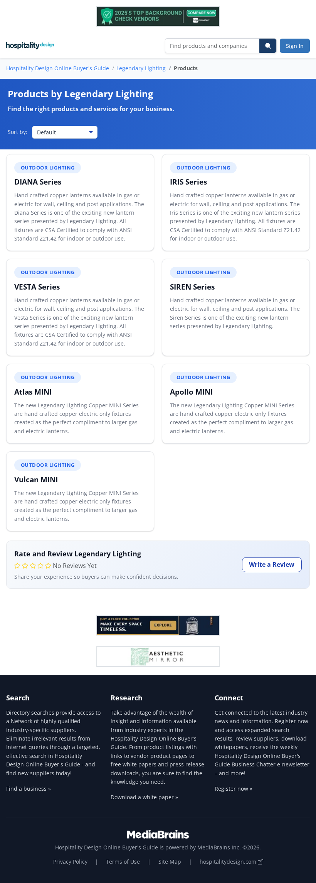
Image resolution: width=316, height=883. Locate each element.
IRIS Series (188, 181)
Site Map (169, 861)
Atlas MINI (33, 391)
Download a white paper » (144, 797)
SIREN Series (192, 286)
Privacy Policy (70, 861)
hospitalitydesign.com (229, 861)
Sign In (295, 45)
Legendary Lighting (141, 68)
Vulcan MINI (36, 479)
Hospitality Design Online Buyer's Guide (57, 68)
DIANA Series (37, 181)
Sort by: (17, 132)
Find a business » (28, 788)
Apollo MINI (191, 391)
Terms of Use (123, 861)
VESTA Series (37, 286)
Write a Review (271, 564)
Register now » (233, 788)
